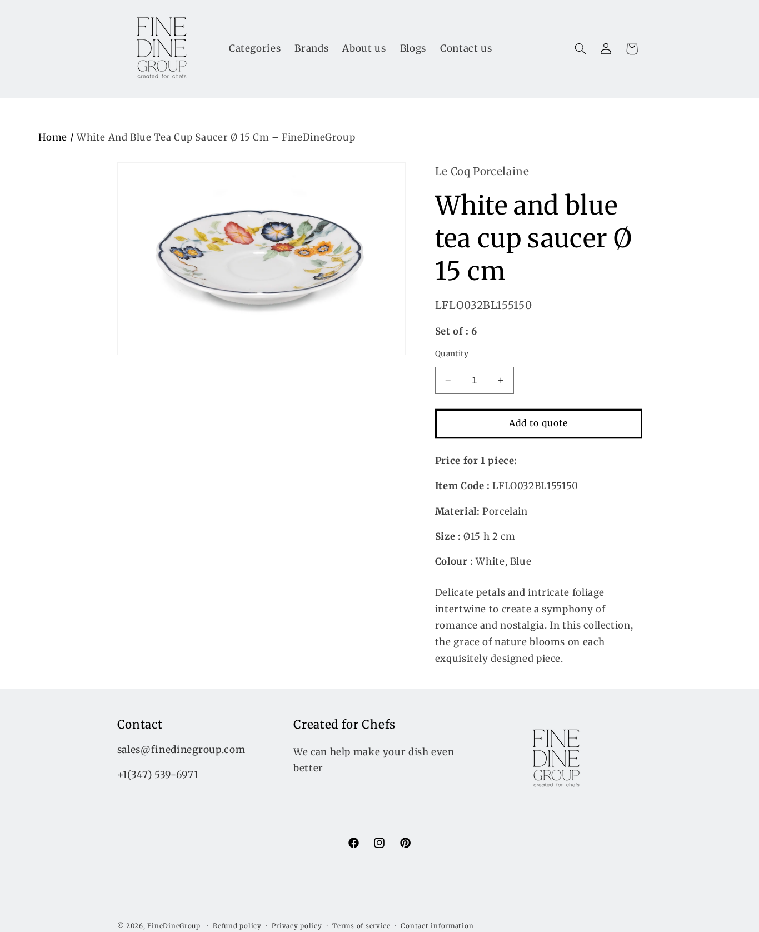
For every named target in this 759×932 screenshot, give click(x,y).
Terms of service (361, 926)
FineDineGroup (174, 926)
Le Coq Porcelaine (482, 171)
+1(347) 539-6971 (158, 774)
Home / (57, 137)
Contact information (437, 926)
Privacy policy (297, 926)
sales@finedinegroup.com (181, 749)
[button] (580, 49)
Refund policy (237, 926)
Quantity (451, 353)
